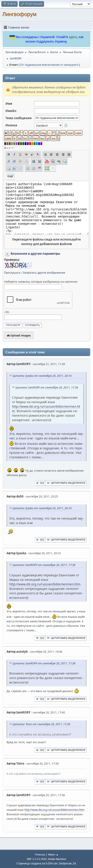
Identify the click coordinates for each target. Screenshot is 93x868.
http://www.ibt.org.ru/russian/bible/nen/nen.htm (44, 584)
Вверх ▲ (53, 854)
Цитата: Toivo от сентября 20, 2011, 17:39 (41, 724)
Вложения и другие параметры (35, 254)
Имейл (10, 111)
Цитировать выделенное (68, 482)
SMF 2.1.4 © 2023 (36, 859)
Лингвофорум (19, 14)
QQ (42, 482)
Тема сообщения (18, 118)
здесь (73, 37)
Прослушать (12, 273)
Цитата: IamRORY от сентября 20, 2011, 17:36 (46, 387)
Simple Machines (57, 859)
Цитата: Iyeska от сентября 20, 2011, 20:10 (42, 376)
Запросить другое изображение (44, 273)
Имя (8, 104)
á (5, 148)
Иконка (11, 125)
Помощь (40, 854)
